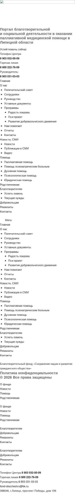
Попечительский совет (18, 90)
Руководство (12, 99)
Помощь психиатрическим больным (26, 166)
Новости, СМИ (9, 139)
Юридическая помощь (18, 180)
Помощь (5, 157)
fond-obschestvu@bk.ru (14, 486)
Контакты (10, 135)
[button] (37, 220)
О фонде (5, 384)
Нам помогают (13, 126)
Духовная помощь (15, 171)
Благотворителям (11, 189)
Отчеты (9, 130)
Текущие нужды (14, 198)
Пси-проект (15, 117)
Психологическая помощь (20, 175)
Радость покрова (18, 112)
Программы (11, 108)
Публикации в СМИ (16, 148)
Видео (8, 153)
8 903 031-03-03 (28, 481)
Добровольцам (9, 202)
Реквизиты (6, 207)
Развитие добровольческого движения (32, 121)
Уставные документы (17, 103)
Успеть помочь (13, 193)
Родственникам (9, 184)
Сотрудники (11, 94)
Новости (9, 144)
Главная (5, 81)
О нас (3, 85)
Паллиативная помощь (18, 162)
